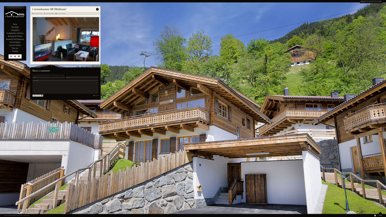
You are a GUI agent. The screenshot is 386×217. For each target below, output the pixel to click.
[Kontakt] (15, 51)
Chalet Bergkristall (50, 13)
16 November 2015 (38, 13)
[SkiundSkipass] (15, 42)
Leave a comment (61, 13)
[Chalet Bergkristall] (15, 18)
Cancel (96, 95)
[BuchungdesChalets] (15, 36)
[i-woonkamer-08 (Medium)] (66, 39)
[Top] (380, 214)
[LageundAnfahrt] (15, 45)
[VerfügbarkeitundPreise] (15, 33)
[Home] (15, 24)
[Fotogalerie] (15, 30)
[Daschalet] (15, 27)
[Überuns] (15, 48)
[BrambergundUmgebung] (15, 39)
